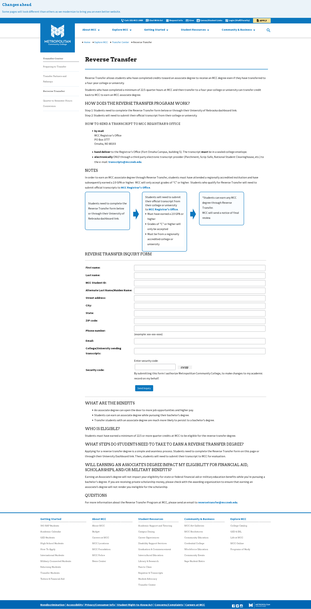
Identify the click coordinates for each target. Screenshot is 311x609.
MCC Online (237, 543)
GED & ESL (236, 531)
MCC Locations (100, 543)
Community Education (196, 537)
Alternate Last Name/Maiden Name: (109, 290)
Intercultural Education (150, 555)
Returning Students (50, 567)
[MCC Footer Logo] (257, 605)
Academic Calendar (50, 531)
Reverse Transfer (54, 91)
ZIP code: (92, 320)
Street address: (96, 298)
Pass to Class (145, 567)
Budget (96, 531)
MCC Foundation (101, 549)
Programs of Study (240, 549)
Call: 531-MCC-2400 (134, 20)
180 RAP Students (49, 525)
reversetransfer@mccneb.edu (217, 502)
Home (87, 42)
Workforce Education (196, 549)
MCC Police (98, 555)
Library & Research (148, 561)
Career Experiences (148, 537)
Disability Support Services (152, 543)
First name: (93, 267)
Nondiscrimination (52, 604)
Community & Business (237, 29)
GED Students (47, 537)
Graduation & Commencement (154, 549)
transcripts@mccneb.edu (124, 162)
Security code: (95, 370)
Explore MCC (120, 29)
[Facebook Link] (233, 605)
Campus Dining (146, 531)
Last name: (93, 275)
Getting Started (155, 29)
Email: (90, 340)
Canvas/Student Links (211, 20)
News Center (99, 561)
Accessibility (75, 604)
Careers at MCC (100, 537)
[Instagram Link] (241, 605)
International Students (52, 555)
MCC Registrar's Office (135, 187)
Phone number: (95, 330)
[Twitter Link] (237, 605)
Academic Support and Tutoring (155, 525)
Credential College (194, 543)
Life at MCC (236, 537)
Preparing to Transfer (54, 66)
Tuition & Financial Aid (52, 578)
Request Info (176, 20)
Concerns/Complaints (169, 604)
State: (90, 313)
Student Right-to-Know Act (135, 604)
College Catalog (238, 525)
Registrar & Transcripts (150, 573)
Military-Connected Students (55, 561)
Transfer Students (50, 573)
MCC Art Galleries (194, 525)
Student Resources (193, 29)
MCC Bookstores (193, 531)
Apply (263, 20)
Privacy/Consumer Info (100, 604)
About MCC (89, 29)
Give (191, 20)
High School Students (52, 543)
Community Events (194, 555)
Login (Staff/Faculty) (239, 20)
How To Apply (47, 549)
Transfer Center (120, 42)
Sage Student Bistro (194, 561)
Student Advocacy (147, 578)
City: (89, 305)
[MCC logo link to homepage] (57, 35)
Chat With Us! (156, 20)
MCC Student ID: (96, 282)
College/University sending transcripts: (103, 350)
